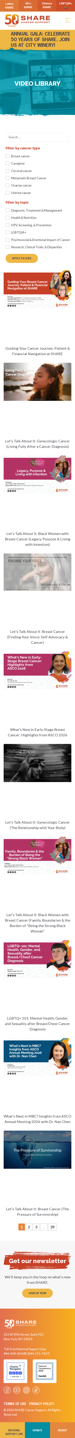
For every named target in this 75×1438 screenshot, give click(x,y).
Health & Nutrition (23, 218)
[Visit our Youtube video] (16, 1390)
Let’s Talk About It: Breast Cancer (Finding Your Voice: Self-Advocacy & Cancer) (37, 637)
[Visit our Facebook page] (7, 1390)
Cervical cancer (21, 171)
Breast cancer (20, 156)
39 (53, 1226)
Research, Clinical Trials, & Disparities (36, 247)
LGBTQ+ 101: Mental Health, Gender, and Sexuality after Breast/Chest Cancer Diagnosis (37, 1023)
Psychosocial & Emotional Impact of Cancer (40, 240)
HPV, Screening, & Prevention (31, 225)
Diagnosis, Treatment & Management (36, 210)
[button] (67, 20)
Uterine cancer (21, 193)
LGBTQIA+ (18, 232)
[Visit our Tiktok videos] (36, 1390)
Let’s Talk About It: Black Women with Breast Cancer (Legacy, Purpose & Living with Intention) (37, 539)
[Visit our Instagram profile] (26, 1390)
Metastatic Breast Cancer (28, 178)
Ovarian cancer (21, 185)
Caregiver (18, 163)
